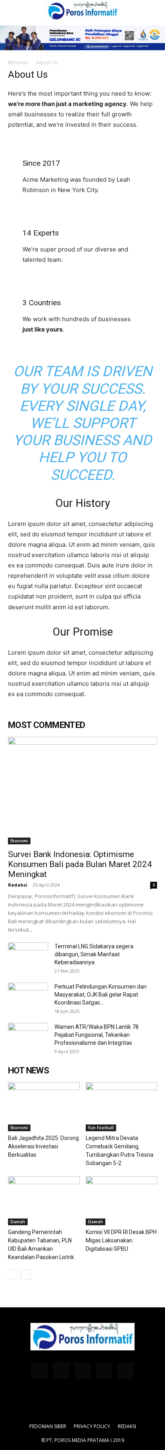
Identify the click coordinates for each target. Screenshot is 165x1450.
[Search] (154, 11)
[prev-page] (13, 1274)
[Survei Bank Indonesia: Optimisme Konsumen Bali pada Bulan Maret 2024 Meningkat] (82, 790)
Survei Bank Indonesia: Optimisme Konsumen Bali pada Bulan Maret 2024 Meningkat (80, 864)
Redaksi (17, 885)
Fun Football (101, 1127)
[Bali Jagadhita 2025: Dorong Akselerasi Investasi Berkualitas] (44, 1106)
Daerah (17, 1221)
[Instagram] (61, 1370)
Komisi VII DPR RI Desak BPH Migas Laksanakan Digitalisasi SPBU (121, 1240)
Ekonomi (19, 841)
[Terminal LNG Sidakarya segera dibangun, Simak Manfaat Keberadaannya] (28, 956)
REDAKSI (127, 1426)
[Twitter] (104, 1371)
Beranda (18, 62)
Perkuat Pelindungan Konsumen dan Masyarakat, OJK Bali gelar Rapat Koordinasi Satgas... (100, 994)
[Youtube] (126, 1371)
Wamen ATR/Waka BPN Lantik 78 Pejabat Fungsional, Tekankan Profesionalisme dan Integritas (96, 1035)
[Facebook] (39, 1371)
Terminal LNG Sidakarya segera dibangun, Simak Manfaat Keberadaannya (93, 954)
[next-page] (26, 1274)
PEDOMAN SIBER (47, 1426)
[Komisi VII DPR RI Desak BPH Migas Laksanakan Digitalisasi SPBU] (121, 1200)
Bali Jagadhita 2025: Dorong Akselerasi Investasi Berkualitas (43, 1146)
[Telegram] (82, 1371)
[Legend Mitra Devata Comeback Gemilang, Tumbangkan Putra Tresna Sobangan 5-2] (121, 1106)
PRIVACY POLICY (92, 1426)
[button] (13, 11)
